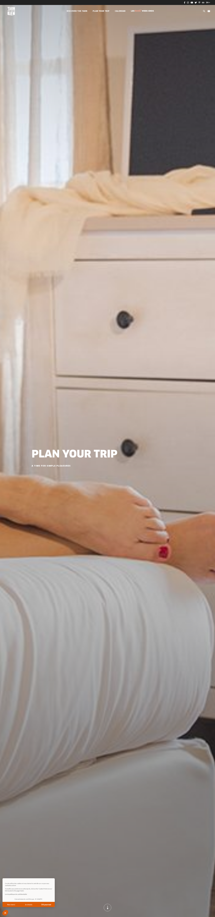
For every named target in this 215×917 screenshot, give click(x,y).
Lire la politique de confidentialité (16, 894)
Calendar (120, 11)
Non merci (11, 904)
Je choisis (28, 904)
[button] (5, 913)
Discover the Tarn (77, 11)
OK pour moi (46, 904)
